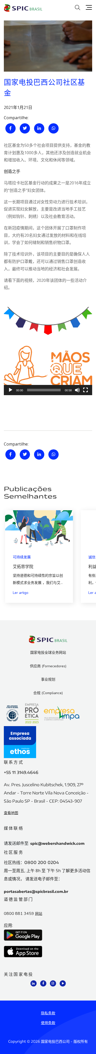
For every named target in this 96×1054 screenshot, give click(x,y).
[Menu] (89, 7)
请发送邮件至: (16, 843)
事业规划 (48, 679)
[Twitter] (25, 128)
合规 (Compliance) (48, 693)
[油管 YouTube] (63, 983)
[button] (48, 351)
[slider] (44, 390)
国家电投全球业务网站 (48, 652)
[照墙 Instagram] (53, 983)
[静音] (77, 390)
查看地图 (11, 813)
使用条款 (48, 1022)
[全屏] (85, 390)
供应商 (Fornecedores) (48, 666)
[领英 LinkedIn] (33, 983)
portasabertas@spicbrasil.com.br (36, 891)
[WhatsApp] (53, 128)
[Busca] (78, 7)
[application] (48, 351)
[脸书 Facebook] (43, 983)
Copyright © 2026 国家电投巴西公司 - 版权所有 (48, 1041)
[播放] (10, 390)
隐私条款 (48, 1013)
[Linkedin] (39, 128)
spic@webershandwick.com (57, 843)
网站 (38, 913)
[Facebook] (10, 128)
